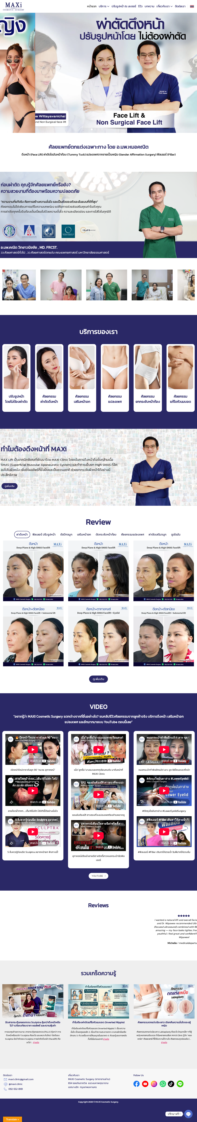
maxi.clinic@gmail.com (21, 1065)
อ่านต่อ (36, 1028)
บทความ (149, 6)
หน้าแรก (91, 6)
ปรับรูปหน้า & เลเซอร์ (124, 6)
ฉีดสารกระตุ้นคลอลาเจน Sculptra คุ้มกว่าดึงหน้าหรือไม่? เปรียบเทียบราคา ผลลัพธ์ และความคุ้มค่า (32, 1010)
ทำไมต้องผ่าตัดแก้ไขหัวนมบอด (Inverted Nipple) (98, 1008)
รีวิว (140, 6)
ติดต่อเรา (180, 6)
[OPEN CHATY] (188, 1114)
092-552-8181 (15, 1075)
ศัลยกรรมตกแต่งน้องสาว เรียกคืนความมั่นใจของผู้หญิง (164, 1010)
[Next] (189, 73)
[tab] (22, 534)
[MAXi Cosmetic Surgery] (13, 6)
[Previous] (8, 73)
